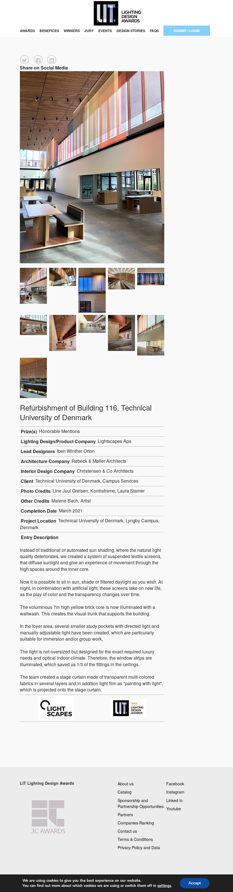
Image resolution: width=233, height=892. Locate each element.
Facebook (175, 783)
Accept (194, 883)
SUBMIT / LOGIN (187, 30)
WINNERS (72, 30)
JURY (89, 30)
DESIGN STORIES (130, 30)
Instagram (175, 792)
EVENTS (105, 30)
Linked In (174, 800)
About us (126, 783)
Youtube (173, 808)
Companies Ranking (136, 822)
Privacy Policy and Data (139, 847)
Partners (125, 814)
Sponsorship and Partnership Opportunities (141, 803)
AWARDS (27, 30)
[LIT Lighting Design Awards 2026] (116, 13)
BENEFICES (49, 30)
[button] (24, 59)
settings (164, 885)
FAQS (154, 30)
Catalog (125, 792)
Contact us (127, 831)
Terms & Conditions (135, 839)
